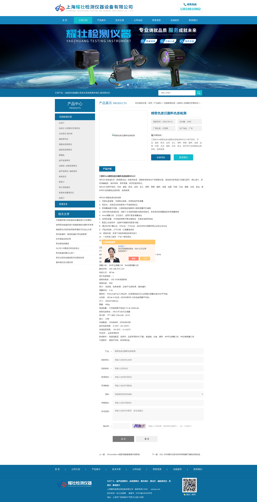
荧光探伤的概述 (62, 243)
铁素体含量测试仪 (66, 193)
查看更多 (63, 204)
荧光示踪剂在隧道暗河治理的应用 (70, 258)
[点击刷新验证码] (139, 426)
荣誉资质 (156, 20)
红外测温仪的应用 (63, 239)
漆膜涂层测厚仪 (65, 144)
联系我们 (193, 20)
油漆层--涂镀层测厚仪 (68, 166)
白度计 (62, 123)
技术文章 (120, 20)
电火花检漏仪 (64, 187)
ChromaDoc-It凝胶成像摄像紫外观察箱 (123, 454)
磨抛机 (62, 155)
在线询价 (161, 157)
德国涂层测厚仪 (65, 150)
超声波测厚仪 (64, 160)
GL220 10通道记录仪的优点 (67, 248)
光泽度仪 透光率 (66, 134)
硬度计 (62, 182)
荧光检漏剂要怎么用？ (65, 253)
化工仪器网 (121, 493)
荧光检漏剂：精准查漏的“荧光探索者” (71, 234)
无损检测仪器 (169, 103)
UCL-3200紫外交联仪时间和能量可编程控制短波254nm (183, 454)
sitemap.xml (155, 489)
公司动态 (138, 20)
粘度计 (62, 198)
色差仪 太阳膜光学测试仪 (187, 103)
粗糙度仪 (62, 176)
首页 (150, 103)
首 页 (64, 20)
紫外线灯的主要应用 (64, 262)
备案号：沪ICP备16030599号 (140, 493)
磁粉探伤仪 (63, 139)
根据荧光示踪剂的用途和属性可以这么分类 (74, 229)
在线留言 (175, 20)
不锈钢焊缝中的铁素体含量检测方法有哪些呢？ (75, 220)
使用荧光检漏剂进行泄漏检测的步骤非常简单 (74, 225)
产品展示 (101, 20)
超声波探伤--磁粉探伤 (68, 171)
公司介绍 (83, 20)
